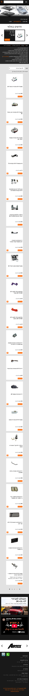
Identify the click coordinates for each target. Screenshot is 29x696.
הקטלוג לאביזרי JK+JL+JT (18, 600)
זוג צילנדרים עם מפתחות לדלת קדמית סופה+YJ (15, 189)
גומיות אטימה (11, 50)
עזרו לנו (18, 662)
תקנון (22, 662)
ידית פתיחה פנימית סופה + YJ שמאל (15, 548)
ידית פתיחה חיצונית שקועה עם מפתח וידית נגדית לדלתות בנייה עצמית (15, 344)
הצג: (27, 68)
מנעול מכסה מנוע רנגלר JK (15, 266)
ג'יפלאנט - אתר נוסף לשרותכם (15, 675)
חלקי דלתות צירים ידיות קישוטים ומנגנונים (12, 52)
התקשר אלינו (8, 654)
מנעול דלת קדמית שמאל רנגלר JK (15, 138)
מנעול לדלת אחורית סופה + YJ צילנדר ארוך (15, 574)
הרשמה (21, 657)
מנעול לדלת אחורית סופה (15, 419)
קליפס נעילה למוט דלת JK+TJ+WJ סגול (16, 292)
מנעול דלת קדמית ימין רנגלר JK (14, 113)
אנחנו (27, 666)
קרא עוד (5, 613)
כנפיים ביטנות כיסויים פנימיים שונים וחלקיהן (14, 53)
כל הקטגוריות (17, 21)
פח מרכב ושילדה (16, 45)
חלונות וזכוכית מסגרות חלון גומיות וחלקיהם (19, 56)
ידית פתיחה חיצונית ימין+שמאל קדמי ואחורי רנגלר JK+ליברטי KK (16, 242)
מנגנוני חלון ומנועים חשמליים (22, 58)
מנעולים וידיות (7, 45)
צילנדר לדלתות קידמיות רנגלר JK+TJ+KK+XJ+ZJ (15, 215)
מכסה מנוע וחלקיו (24, 55)
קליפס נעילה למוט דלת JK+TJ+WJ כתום (16, 318)
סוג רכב (25, 21)
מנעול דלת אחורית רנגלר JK (10, 31)
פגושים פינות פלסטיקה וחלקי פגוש (20, 61)
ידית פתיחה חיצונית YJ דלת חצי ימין (15, 523)
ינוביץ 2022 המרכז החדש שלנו (18, 666)
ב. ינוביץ (14, 9)
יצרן (11, 21)
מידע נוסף (7, 39)
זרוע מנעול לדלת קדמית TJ (15, 163)
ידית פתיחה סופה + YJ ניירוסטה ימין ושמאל (16, 497)
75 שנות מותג (18, 682)
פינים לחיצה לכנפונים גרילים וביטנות (20, 59)
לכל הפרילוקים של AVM (23, 670)
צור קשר (26, 657)
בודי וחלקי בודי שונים (23, 62)
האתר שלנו (25, 675)
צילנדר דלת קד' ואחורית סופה (16, 446)
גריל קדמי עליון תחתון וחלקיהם (21, 49)
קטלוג (22, 45)
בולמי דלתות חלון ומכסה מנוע (21, 50)
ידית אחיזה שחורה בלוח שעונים (16, 471)
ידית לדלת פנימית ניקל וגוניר (14, 368)
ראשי (27, 45)
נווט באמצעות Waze (3, 654)
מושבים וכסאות (9, 61)
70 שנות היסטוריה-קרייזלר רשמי (21, 680)
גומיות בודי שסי (24, 52)
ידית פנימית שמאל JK (16, 394)
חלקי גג (26, 53)
